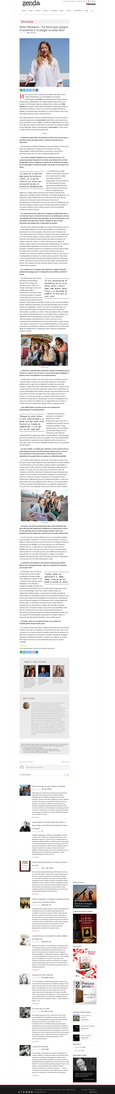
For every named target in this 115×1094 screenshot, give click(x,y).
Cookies (63, 1089)
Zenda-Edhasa (78, 10)
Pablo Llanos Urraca (47, 868)
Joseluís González (46, 789)
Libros (45, 10)
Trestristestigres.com (40, 1089)
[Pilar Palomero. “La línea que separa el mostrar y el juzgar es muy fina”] (44, 62)
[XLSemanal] (90, 4)
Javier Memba (45, 1049)
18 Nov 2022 (22, 33)
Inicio (21, 14)
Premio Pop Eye (91, 1089)
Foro (85, 10)
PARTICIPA (79, 1)
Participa (68, 1089)
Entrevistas (32, 14)
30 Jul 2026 (83, 1030)
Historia (38, 10)
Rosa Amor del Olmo (47, 1011)
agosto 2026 (78, 1047)
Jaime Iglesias (31, 33)
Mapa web (73, 1089)
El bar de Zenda (85, 1019)
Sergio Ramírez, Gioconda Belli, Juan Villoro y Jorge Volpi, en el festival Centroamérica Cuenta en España (49, 825)
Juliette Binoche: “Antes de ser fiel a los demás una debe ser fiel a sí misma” (58, 680)
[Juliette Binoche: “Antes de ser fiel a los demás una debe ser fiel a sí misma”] (59, 671)
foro (27, 745)
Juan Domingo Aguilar (47, 977)
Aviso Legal (47, 1089)
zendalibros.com (46, 905)
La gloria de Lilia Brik (40, 1047)
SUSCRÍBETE (73, 1)
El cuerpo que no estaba (41, 1009)
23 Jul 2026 (83, 1039)
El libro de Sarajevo (86, 1035)
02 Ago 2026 (83, 1021)
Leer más (35, 817)
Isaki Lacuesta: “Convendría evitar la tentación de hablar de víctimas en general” (44, 681)
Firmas (24, 10)
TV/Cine (68, 10)
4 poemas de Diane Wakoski (42, 975)
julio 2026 (78, 1050)
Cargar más (44, 1081)
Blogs (61, 10)
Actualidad (54, 10)
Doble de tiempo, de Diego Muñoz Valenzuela (49, 786)
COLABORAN (66, 1)
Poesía (30, 10)
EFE (42, 831)
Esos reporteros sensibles (88, 1026)
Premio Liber (84, 1089)
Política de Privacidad (56, 1089)
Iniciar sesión (65, 762)
